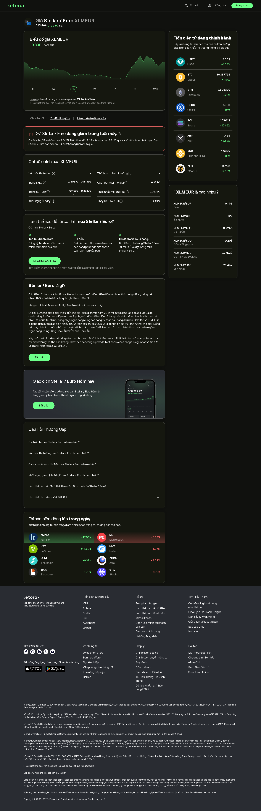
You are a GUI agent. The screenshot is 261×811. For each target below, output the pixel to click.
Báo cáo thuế (196, 626)
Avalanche (89, 622)
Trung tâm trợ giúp (147, 603)
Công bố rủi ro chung (33, 773)
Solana (87, 608)
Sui (85, 618)
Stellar (87, 613)
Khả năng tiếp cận (94, 672)
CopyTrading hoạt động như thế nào (202, 605)
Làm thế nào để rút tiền (150, 613)
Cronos (87, 627)
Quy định (141, 662)
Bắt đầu (39, 357)
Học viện (107, 267)
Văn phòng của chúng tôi (98, 667)
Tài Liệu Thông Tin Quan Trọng (150, 679)
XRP (85, 603)
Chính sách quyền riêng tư (152, 657)
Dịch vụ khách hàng (148, 631)
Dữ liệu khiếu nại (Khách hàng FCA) (150, 687)
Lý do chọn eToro (93, 652)
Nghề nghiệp (91, 662)
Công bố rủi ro (144, 667)
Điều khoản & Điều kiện (149, 672)
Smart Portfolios (198, 672)
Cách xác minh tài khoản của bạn (151, 624)
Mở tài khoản (143, 618)
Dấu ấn (87, 677)
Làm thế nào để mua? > (91, 118)
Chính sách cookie (147, 652)
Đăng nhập (221, 5)
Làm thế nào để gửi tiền (150, 608)
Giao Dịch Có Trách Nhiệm (204, 612)
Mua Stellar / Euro (44, 261)
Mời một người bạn (199, 652)
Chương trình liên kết (201, 657)
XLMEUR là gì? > (60, 118)
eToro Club (194, 662)
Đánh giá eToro (92, 657)
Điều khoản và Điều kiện (40, 759)
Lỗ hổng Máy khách (147, 636)
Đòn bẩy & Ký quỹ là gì (201, 616)
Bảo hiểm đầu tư (198, 667)
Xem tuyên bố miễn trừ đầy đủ (80, 759)
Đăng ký (34, 99)
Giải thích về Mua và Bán (203, 621)
